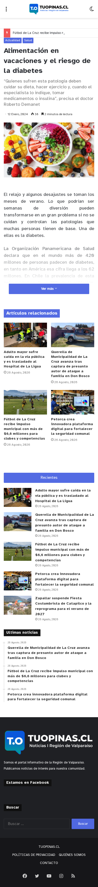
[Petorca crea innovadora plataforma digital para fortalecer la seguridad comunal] (72, 402)
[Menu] (6, 11)
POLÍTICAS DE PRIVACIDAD (33, 855)
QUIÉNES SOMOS (72, 855)
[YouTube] (49, 876)
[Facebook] (25, 876)
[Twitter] (37, 876)
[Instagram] (61, 876)
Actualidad (12, 40)
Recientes (49, 478)
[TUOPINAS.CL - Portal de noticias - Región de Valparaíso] (49, 9)
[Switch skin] (91, 11)
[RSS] (73, 876)
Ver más (48, 289)
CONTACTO (49, 863)
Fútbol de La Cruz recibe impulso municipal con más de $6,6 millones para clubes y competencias (24, 429)
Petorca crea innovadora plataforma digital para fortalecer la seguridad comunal (64, 579)
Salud (28, 40)
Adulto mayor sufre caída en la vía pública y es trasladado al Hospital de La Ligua (63, 496)
